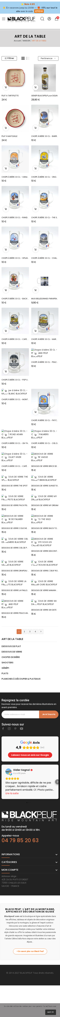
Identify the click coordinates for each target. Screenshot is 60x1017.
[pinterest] (15, 728)
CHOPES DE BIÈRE (11, 657)
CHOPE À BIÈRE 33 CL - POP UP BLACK (15, 379)
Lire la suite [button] (12, 793)
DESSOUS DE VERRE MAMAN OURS (45, 590)
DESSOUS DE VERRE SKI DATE (43, 610)
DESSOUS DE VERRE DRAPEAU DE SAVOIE (15, 570)
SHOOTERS (7, 662)
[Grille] (23, 58)
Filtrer (10, 58)
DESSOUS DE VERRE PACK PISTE (15, 505)
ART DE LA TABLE (12, 639)
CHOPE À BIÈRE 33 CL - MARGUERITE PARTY (45, 339)
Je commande (6, 87)
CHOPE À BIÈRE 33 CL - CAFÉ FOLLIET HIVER (15, 466)
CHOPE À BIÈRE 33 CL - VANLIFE (15, 177)
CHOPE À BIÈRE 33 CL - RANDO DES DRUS (15, 217)
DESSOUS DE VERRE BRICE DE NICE (45, 466)
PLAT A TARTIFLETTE (10, 95)
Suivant (41, 631)
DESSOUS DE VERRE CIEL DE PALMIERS (15, 547)
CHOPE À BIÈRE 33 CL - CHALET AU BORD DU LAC (45, 258)
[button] (2, 781)
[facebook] (3, 728)
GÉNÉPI (5, 668)
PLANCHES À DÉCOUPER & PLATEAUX (21, 678)
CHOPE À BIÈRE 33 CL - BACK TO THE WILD (15, 298)
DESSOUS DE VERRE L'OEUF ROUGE (45, 570)
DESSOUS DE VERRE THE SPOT (15, 485)
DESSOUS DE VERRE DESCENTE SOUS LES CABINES (45, 551)
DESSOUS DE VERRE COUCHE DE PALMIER (15, 528)
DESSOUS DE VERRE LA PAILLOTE (15, 590)
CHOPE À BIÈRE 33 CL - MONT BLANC (15, 399)
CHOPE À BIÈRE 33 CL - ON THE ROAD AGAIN (15, 443)
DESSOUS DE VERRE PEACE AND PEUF (15, 613)
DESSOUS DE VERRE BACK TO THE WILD (45, 528)
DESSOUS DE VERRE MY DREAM (44, 505)
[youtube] (21, 728)
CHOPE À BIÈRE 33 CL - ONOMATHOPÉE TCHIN (45, 177)
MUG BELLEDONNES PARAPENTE (45, 298)
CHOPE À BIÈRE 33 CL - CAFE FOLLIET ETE (15, 339)
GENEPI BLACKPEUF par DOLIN (44, 95)
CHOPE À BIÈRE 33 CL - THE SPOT (45, 217)
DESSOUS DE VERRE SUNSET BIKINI (45, 485)
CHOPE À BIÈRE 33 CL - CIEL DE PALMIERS (45, 443)
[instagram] (9, 728)
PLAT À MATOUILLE (9, 136)
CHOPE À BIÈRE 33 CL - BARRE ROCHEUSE (45, 136)
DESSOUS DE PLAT (11, 646)
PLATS (5, 673)
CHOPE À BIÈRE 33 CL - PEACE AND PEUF (45, 362)
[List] (28, 58)
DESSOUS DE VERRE (12, 651)
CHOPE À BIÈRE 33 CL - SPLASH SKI (15, 258)
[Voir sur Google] (8, 771)
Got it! (50, 1012)
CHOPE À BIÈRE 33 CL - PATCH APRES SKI (45, 420)
